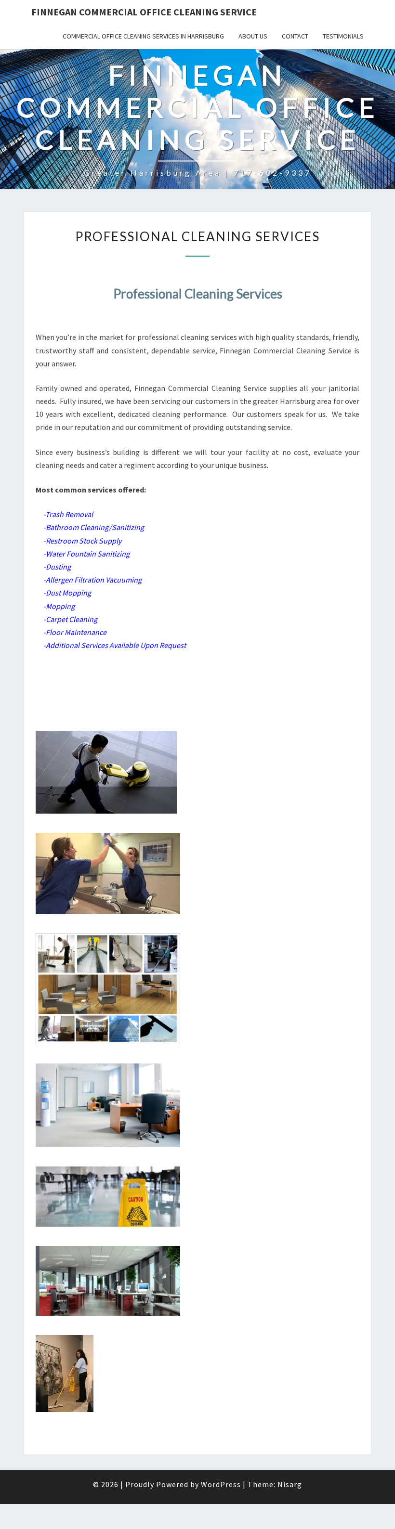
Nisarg (289, 1484)
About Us (252, 36)
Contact (295, 36)
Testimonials (343, 36)
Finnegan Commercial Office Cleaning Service (144, 12)
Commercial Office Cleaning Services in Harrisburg (143, 36)
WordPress (221, 1484)
